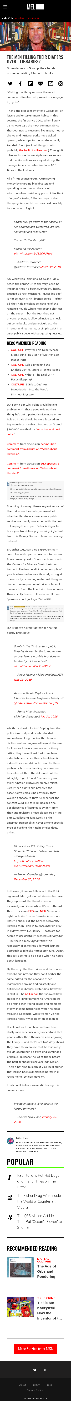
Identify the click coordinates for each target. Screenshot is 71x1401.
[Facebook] (20, 83)
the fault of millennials (33, 150)
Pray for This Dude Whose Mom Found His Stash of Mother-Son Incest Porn (35, 354)
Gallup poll (31, 994)
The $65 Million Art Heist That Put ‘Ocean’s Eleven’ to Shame (39, 1221)
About (22, 1384)
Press (49, 1384)
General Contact (35, 1390)
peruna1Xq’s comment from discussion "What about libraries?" (32, 449)
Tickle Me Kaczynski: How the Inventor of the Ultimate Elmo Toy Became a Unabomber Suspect (50, 1311)
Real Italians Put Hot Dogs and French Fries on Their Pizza (38, 1181)
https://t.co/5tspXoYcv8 (29, 861)
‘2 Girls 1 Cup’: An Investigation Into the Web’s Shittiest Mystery (29, 389)
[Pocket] (40, 83)
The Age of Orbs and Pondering (46, 1271)
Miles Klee (19, 18)
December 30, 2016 (26, 879)
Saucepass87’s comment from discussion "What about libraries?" (33, 468)
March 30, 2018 (50, 267)
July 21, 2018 (49, 716)
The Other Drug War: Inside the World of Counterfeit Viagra (39, 1201)
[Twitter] (10, 83)
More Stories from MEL (35, 1348)
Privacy (36, 1384)
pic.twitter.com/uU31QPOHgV (33, 253)
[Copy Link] (50, 83)
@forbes (19, 703)
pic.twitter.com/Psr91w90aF (32, 666)
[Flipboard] (30, 83)
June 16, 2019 (23, 679)
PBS (31, 911)
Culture (7, 17)
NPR (43, 911)
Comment (13, 444)
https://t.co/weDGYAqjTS (41, 703)
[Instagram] (60, 83)
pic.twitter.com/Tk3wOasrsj (32, 866)
